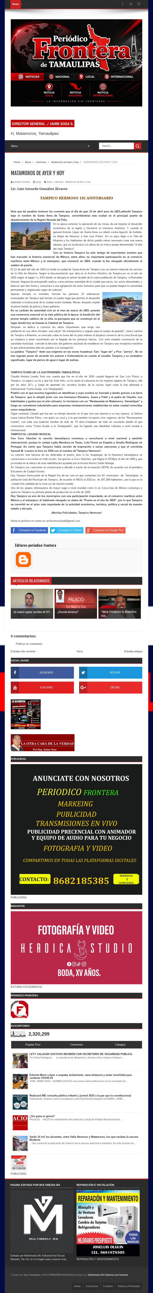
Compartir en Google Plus (109, 530)
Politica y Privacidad (129, 1286)
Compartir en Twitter (69, 530)
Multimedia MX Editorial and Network (108, 1275)
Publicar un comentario (29, 643)
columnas (59, 182)
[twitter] (131, 4)
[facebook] (123, 4)
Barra (49, 182)
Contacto (108, 1286)
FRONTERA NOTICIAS (61, 1275)
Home (77, 1286)
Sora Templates (32, 1275)
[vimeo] (139, 4)
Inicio (80, 651)
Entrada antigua (133, 651)
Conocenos (92, 1286)
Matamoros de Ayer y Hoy (78, 182)
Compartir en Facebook (32, 530)
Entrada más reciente (23, 651)
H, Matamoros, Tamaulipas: (35, 133)
